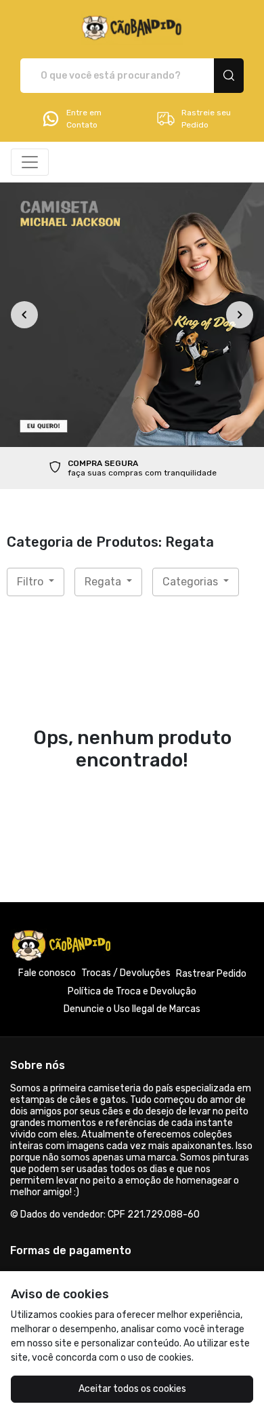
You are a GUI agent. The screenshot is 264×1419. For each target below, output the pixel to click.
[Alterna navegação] (30, 162)
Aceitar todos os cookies (132, 1389)
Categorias (191, 581)
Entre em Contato (84, 119)
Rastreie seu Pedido (206, 119)
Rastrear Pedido (211, 973)
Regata (104, 581)
